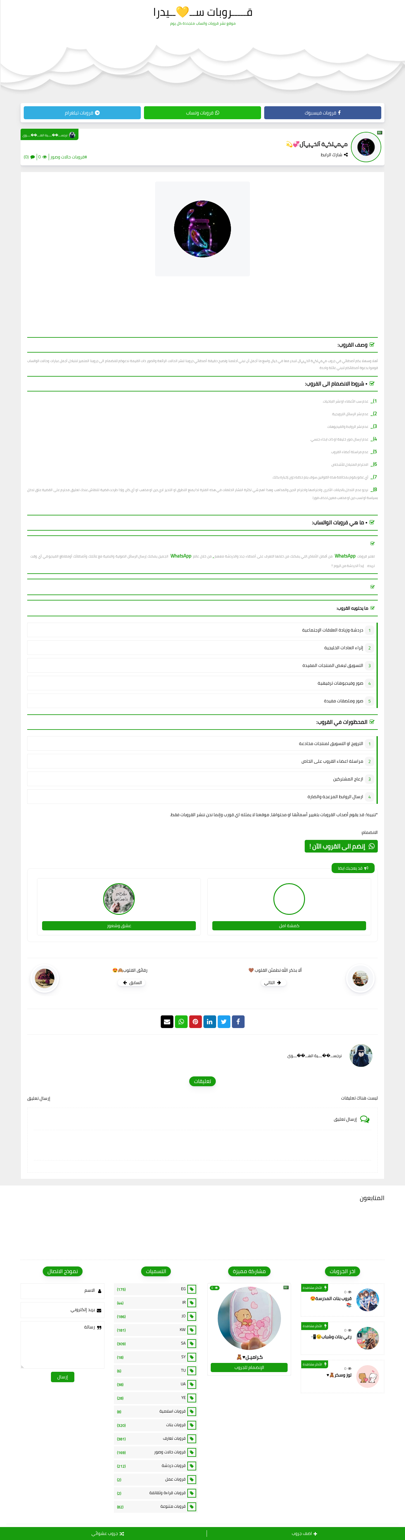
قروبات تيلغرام (79, 112)
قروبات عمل (151, 1479)
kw (151, 1330)
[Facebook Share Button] (238, 1021)
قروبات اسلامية (151, 1411)
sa (151, 1343)
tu (151, 1370)
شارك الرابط (331, 155)
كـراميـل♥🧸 (249, 1357)
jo (151, 1316)
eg (151, 1289)
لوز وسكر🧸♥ (339, 1375)
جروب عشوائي (104, 1533)
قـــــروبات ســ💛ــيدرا (202, 11)
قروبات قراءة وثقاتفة (151, 1493)
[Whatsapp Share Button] (181, 1021)
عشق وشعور (119, 925)
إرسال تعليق (38, 1098)
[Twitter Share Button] (224, 1021)
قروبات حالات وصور (151, 1452)
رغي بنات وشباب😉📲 (331, 1337)
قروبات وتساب (200, 112)
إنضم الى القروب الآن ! (337, 846)
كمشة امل (289, 925)
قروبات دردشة (151, 1466)
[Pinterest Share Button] (209, 1021)
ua (151, 1384)
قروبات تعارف (151, 1438)
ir (151, 1302)
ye (151, 1398)
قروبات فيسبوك (320, 112)
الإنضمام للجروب (249, 1367)
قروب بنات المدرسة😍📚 (331, 1301)
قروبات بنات (151, 1425)
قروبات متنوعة (151, 1506)
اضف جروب (302, 1533)
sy (151, 1357)
